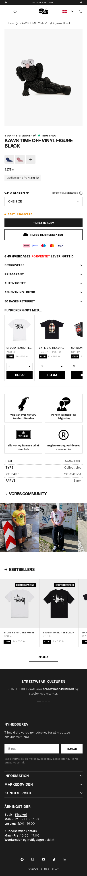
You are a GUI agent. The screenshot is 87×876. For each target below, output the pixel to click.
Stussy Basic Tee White (19, 347)
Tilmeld (71, 748)
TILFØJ (19, 375)
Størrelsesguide (65, 193)
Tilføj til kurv (43, 222)
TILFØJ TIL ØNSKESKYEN (46, 234)
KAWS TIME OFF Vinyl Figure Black (45, 23)
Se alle (43, 657)
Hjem (10, 23)
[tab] (19, 569)
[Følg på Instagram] (33, 859)
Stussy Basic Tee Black (58, 632)
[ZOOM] (8, 120)
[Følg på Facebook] (22, 859)
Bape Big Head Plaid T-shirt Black (52, 347)
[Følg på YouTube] (43, 859)
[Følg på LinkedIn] (65, 859)
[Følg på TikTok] (54, 859)
